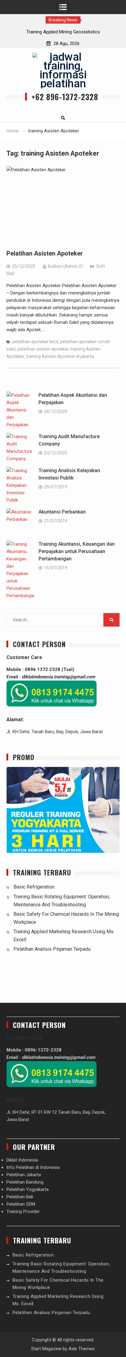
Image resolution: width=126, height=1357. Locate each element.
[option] (63, 32)
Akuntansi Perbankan (62, 512)
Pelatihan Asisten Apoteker (44, 253)
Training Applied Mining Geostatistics (63, 32)
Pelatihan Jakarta (23, 1174)
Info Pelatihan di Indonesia (33, 1167)
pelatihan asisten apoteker (43, 349)
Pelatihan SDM (20, 1204)
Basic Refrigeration (33, 887)
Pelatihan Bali (19, 1197)
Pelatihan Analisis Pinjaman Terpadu (52, 949)
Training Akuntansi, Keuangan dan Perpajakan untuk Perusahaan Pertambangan (77, 551)
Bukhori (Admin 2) (65, 266)
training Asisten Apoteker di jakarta (60, 356)
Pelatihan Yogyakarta (27, 1189)
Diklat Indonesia (22, 1160)
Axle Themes (82, 1348)
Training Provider (23, 1211)
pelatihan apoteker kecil (35, 341)
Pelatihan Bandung (24, 1182)
